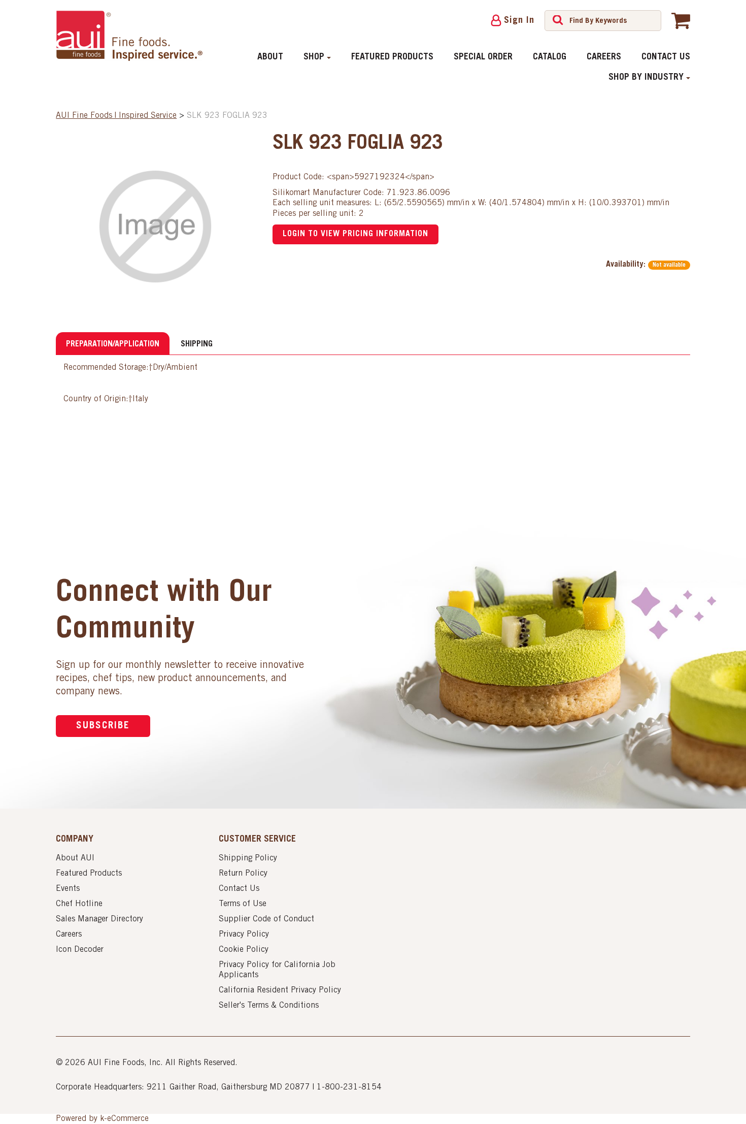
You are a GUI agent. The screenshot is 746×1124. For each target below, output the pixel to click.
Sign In (519, 20)
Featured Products (392, 57)
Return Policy (243, 874)
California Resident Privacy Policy (280, 990)
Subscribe (103, 726)
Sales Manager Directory (99, 919)
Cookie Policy (243, 950)
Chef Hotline (79, 904)
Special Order (483, 57)
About (270, 57)
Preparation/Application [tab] (112, 344)
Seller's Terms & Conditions (269, 1006)
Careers (604, 57)
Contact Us (665, 57)
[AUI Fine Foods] (129, 35)
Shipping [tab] (197, 344)
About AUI (75, 858)
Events (68, 889)
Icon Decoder (80, 950)
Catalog (549, 57)
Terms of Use (242, 904)
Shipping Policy (248, 858)
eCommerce (128, 1119)
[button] (680, 20)
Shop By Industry (646, 77)
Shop (313, 57)
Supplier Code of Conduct (266, 919)
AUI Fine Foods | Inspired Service (116, 116)
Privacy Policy (244, 934)
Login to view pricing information (355, 234)
